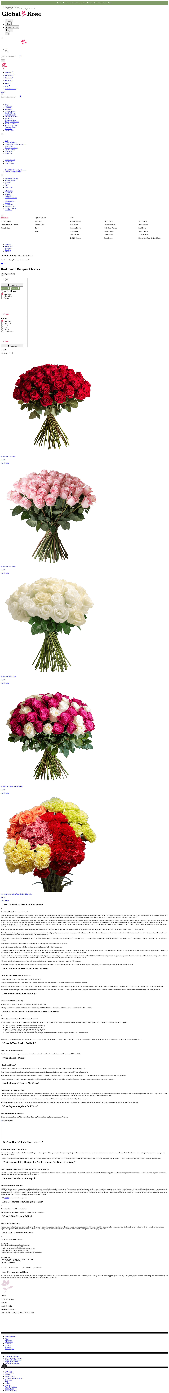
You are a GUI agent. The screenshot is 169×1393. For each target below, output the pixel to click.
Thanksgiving (9, 204)
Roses (6, 104)
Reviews (7, 1383)
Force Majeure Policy (11, 148)
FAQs (6, 141)
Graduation (8, 192)
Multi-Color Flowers (110, 228)
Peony (37, 228)
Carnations (8, 108)
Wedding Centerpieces (12, 122)
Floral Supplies (6, 221)
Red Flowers (142, 228)
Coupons (7, 1385)
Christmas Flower (10, 111)
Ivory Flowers (108, 221)
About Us (8, 251)
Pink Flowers (142, 221)
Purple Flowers (143, 224)
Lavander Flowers (109, 224)
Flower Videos (9, 130)
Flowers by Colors (10, 127)
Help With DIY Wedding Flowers (15, 170)
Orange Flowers (109, 231)
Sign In (10, 31)
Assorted (7, 323)
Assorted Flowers (75, 221)
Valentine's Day (9, 206)
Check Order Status (11, 142)
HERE (6, 1198)
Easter (7, 184)
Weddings (8, 250)
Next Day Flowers (10, 1336)
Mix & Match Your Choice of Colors (149, 238)
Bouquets (8, 1347)
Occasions (8, 248)
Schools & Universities (12, 1363)
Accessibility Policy (11, 1390)
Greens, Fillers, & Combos (9, 224)
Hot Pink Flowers (75, 238)
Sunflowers (8, 106)
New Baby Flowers (11, 198)
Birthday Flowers (10, 113)
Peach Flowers (108, 238)
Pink (6, 325)
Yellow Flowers (143, 235)
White (6, 329)
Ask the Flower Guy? (11, 125)
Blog (6, 1382)
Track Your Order (13, 27)
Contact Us (8, 153)
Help (9, 24)
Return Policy (9, 151)
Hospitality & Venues (11, 1362)
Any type (7, 294)
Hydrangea (8, 109)
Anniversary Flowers (11, 178)
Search (10, 21)
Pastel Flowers (108, 235)
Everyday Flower (10, 115)
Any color (8, 321)
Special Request (10, 160)
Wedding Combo (10, 123)
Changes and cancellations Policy (15, 144)
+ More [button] (6, 314)
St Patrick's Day (10, 201)
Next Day (8, 244)
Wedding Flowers (10, 208)
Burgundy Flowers (75, 228)
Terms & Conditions (11, 1387)
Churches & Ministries (12, 1356)
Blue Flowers (74, 224)
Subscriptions (5, 228)
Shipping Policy (10, 149)
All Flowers (4, 218)
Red (5, 327)
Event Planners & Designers (13, 1358)
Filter (2, 276)
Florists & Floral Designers (13, 1360)
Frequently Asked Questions (13, 1378)
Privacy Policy (9, 1389)
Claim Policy (9, 146)
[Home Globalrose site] (21, 17)
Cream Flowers (74, 231)
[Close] (3, 60)
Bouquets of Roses (10, 120)
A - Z (12, 274)
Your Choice (8, 331)
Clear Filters (13, 285)
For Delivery (21, 9)
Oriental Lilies (39, 224)
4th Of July (8, 210)
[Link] (20, 56)
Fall (6, 185)
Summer (7, 203)
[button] (6, 49)
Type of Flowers (40, 218)
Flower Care (8, 129)
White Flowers (143, 231)
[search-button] (1, 57)
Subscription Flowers (11, 116)
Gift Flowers (9, 191)
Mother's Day (9, 196)
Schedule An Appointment (13, 172)
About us (7, 1375)
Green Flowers (74, 235)
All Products (8, 246)
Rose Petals (8, 118)
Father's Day (9, 187)
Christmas (8, 182)
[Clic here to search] (20, 97)
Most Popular (5, 274)
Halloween (8, 194)
